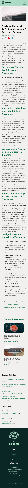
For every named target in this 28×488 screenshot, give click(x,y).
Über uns (14, 458)
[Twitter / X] (6, 38)
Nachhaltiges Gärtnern (7, 416)
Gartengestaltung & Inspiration (9, 413)
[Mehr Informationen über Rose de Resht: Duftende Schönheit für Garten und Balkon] (14, 328)
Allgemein (4, 411)
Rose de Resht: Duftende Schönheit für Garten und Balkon (12, 336)
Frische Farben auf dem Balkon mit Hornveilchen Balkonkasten (12, 359)
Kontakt (14, 459)
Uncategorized (5, 421)
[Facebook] (2, 38)
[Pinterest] (9, 38)
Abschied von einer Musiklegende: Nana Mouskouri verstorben (14, 302)
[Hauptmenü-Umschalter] (24, 2)
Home (14, 454)
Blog (14, 456)
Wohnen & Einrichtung (7, 23)
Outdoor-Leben (6, 418)
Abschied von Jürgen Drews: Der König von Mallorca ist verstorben (14, 308)
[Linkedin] (12, 38)
